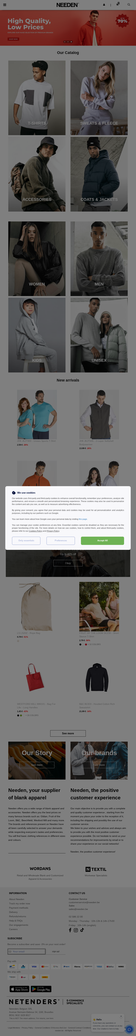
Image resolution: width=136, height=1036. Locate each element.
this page (83, 519)
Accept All (102, 540)
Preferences (61, 540)
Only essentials (26, 540)
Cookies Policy (35, 531)
